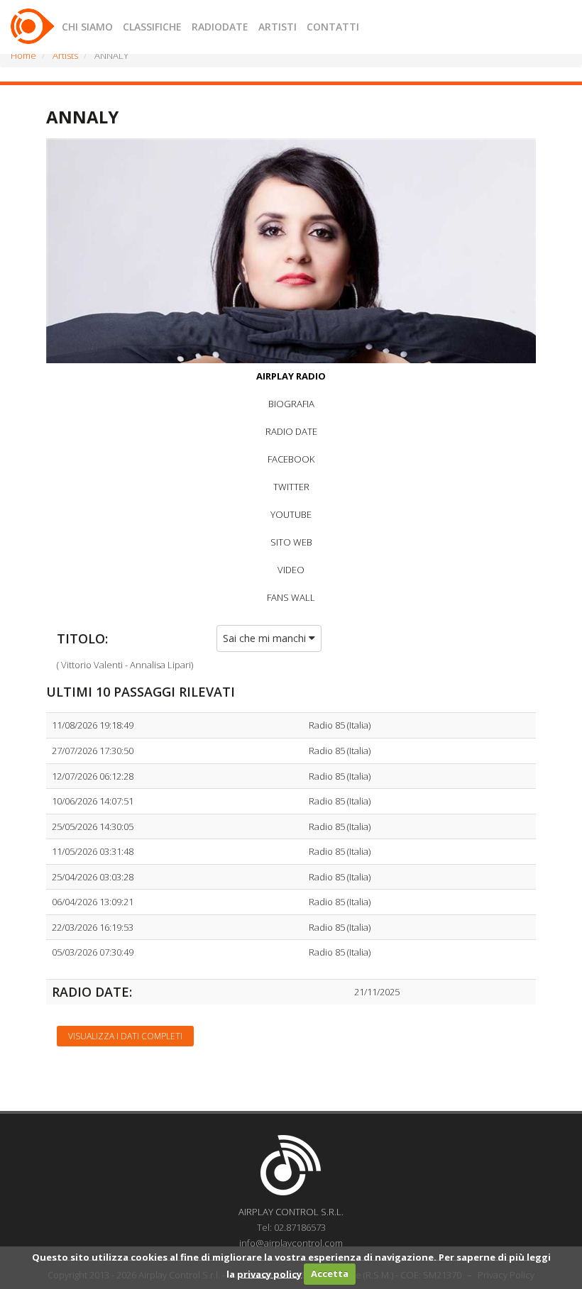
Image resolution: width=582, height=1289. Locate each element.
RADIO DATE (291, 431)
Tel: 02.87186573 (291, 1227)
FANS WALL (291, 597)
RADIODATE (220, 26)
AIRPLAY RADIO (291, 376)
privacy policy (269, 1273)
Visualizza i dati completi (125, 1036)
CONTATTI (333, 26)
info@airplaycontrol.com (291, 1243)
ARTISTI (277, 26)
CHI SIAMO (87, 26)
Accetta (329, 1273)
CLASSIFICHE (152, 26)
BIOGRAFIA (291, 403)
